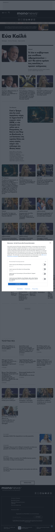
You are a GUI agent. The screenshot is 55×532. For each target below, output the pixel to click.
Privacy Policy (35, 288)
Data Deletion (20, 288)
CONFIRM (17, 284)
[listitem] (27, 261)
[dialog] (27, 266)
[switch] (44, 264)
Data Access (27, 288)
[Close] (50, 243)
